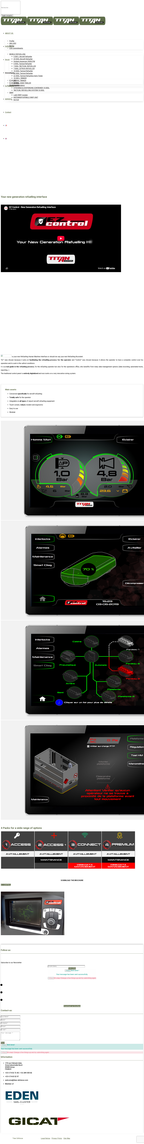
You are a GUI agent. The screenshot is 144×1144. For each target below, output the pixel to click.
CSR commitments (16, 48)
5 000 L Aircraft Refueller (22, 57)
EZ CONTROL (14, 83)
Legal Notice (45, 1138)
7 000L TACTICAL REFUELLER (24, 66)
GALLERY (12, 43)
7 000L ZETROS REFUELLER (24, 69)
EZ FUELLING (14, 85)
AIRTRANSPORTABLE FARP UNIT (25, 97)
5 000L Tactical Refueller (22, 64)
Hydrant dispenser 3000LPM (24, 61)
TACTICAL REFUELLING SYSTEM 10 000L (28, 90)
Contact (8, 112)
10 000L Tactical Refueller (23, 71)
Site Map (66, 1138)
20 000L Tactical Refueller (23, 73)
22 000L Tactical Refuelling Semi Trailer (28, 76)
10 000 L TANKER (20, 78)
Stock (7, 60)
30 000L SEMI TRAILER (22, 83)
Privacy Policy (57, 1138)
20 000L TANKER (19, 81)
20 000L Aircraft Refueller (23, 59)
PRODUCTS (9, 46)
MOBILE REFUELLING (17, 54)
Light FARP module (20, 95)
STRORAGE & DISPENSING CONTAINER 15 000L (31, 88)
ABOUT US (9, 33)
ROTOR (16, 100)
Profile (11, 41)
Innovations (9, 73)
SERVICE (8, 99)
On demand (9, 86)
